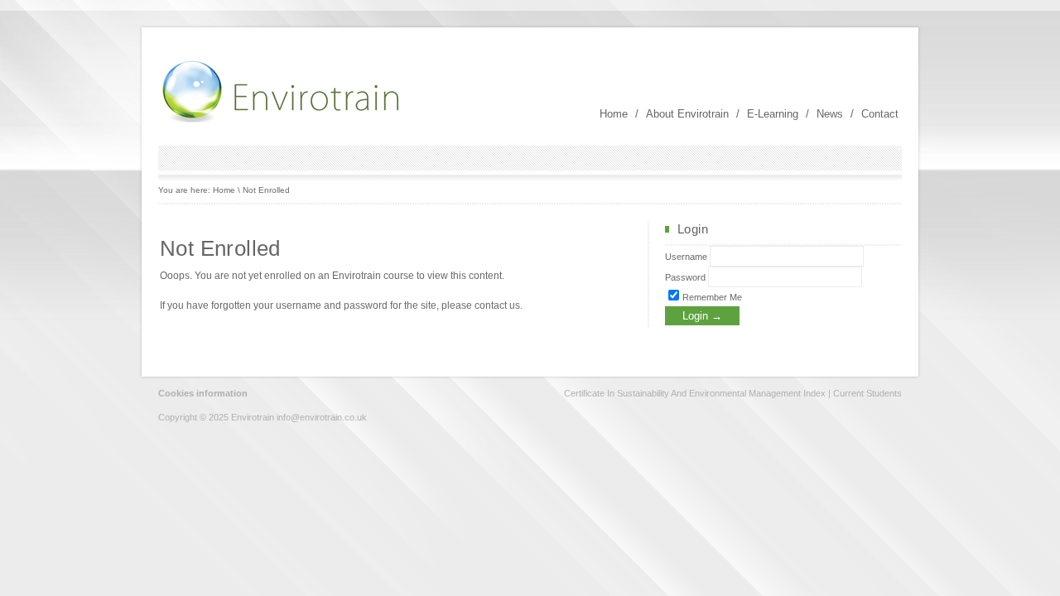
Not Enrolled (266, 190)
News (830, 114)
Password (685, 277)
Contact (880, 114)
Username (686, 257)
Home (614, 114)
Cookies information (203, 393)
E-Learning (772, 114)
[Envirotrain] (282, 121)
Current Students (867, 393)
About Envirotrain (687, 114)
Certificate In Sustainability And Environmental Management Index (695, 393)
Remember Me (711, 297)
